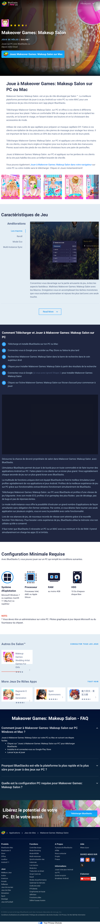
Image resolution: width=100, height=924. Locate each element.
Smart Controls (35, 874)
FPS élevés (33, 889)
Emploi (57, 856)
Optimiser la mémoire (37, 883)
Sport (3, 896)
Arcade (3, 881)
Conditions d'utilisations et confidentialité (15, 915)
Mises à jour (84, 848)
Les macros (34, 865)
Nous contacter (60, 853)
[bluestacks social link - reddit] (88, 860)
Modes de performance (38, 880)
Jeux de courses (7, 887)
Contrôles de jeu (35, 848)
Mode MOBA (34, 853)
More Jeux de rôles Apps (19, 681)
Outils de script (35, 886)
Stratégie (4, 899)
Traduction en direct (37, 871)
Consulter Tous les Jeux (84, 644)
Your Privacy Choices (53, 923)
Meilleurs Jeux (6, 872)
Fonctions (34, 844)
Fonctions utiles (35, 897)
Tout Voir (93, 682)
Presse (57, 859)
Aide (82, 844)
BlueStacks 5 (6, 850)
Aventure (4, 878)
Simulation (5, 893)
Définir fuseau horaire (37, 900)
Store (3, 853)
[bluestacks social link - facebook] (93, 860)
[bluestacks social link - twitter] (82, 865)
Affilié (57, 850)
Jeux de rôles (10, 39)
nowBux (4, 859)
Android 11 (5, 862)
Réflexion (4, 884)
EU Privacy (63, 915)
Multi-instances (35, 856)
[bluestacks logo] (10, 3)
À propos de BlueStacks (63, 848)
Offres (3, 856)
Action (3, 875)
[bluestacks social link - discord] (82, 860)
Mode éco (33, 868)
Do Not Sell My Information (76, 915)
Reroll (32, 877)
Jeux (3, 869)
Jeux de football (7, 902)
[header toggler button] (97, 4)
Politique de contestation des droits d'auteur (44, 915)
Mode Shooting (35, 850)
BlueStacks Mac (7, 848)
